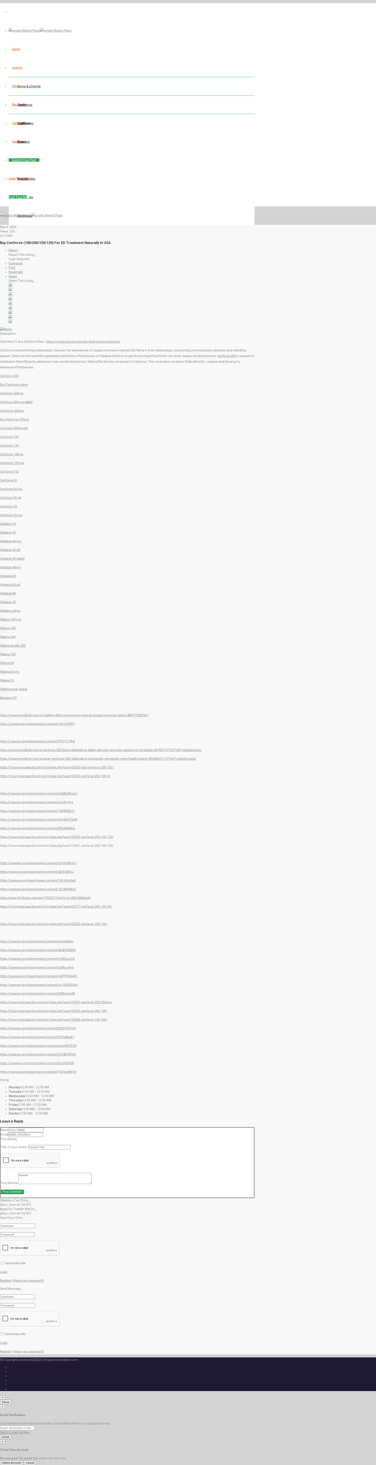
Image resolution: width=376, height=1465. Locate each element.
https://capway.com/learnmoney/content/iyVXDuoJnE (37, 959)
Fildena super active (13, 689)
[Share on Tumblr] (10, 312)
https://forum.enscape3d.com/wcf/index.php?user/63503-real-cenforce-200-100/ (57, 767)
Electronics (24, 105)
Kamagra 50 (8, 698)
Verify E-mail (9, 1432)
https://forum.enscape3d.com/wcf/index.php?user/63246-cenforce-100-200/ (53, 1019)
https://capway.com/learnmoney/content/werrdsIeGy (37, 941)
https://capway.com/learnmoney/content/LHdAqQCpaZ (38, 793)
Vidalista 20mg (10, 611)
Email (4, 1134)
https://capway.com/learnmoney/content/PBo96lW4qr (37, 828)
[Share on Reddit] (10, 303)
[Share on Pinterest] (10, 308)
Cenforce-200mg (12, 411)
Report (13, 250)
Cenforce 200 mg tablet (16, 402)
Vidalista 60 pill (10, 584)
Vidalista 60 (8, 576)
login (12, 178)
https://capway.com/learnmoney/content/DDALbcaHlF (37, 993)
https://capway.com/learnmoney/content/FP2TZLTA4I (37, 741)
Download (15, 263)
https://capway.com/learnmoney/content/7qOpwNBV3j (38, 1072)
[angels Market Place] (40, 30)
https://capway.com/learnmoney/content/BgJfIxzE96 (37, 1063)
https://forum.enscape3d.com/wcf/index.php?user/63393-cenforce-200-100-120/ (57, 837)
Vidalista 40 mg (10, 541)
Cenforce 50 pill (10, 497)
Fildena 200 (8, 637)
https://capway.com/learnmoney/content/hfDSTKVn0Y (38, 1028)
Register (22, 178)
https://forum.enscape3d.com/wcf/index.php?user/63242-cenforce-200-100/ (53, 1011)
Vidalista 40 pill (10, 550)
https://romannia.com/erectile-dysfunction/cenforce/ (83, 341)
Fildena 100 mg (10, 619)
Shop (15, 86)
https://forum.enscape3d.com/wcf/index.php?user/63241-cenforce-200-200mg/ (56, 1002)
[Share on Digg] (10, 299)
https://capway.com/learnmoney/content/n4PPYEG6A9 (38, 976)
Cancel (30, 1462)
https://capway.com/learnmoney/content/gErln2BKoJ (37, 872)
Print (12, 267)
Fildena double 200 (13, 645)
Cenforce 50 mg (11, 489)
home (16, 49)
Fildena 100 (8, 628)
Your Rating (9, 1139)
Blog (15, 104)
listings (17, 67)
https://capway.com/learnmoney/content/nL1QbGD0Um (39, 985)
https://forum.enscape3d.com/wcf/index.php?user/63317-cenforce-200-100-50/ (56, 906)
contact (17, 123)
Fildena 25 (7, 680)
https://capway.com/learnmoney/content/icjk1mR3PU (37, 724)
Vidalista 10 (8, 524)
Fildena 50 (7, 663)
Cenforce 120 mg (12, 463)
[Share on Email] (10, 322)
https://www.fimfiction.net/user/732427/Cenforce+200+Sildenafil (45, 898)
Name (5, 1130)
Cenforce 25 (8, 506)
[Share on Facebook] (10, 285)
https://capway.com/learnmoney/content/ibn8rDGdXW (38, 950)
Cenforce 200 (226, 356)
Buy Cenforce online (14, 384)
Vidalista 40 (8, 532)
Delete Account (12, 1462)
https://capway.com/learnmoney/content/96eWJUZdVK (38, 819)
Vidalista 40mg (10, 567)
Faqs (15, 141)
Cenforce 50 (8, 480)
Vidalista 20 (8, 602)
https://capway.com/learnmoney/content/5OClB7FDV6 (38, 1054)
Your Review (9, 1183)
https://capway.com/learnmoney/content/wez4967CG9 (38, 1045)
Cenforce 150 (9, 471)
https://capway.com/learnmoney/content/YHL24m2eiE (38, 880)
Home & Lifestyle (29, 86)
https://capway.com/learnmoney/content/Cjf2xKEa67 (37, 1037)
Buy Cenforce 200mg (14, 419)
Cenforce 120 (9, 445)
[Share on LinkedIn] (10, 294)
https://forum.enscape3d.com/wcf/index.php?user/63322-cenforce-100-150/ (53, 924)
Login (3, 1272)
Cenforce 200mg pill (14, 428)
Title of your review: (14, 1147)
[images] (6, 329)
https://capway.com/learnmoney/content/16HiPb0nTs (37, 811)
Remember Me (15, 1263)
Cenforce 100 (9, 437)
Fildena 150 (8, 654)
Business (23, 142)
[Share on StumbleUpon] (10, 317)
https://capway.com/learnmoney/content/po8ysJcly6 (37, 967)
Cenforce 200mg (11, 393)
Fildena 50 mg (9, 671)
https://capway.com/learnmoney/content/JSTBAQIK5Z (38, 889)
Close (5, 1402)
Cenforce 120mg (11, 454)
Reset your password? (28, 1280)
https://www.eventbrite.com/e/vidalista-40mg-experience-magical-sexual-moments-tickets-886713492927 (74, 715)
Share (13, 276)
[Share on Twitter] (10, 290)
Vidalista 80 (8, 593)
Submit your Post (24, 160)
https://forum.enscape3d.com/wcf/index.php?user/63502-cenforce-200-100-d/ (55, 776)
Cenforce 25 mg (11, 515)
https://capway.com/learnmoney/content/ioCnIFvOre (36, 802)
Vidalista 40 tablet (12, 558)
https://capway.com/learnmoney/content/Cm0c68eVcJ (38, 863)
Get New (24, 1432)
